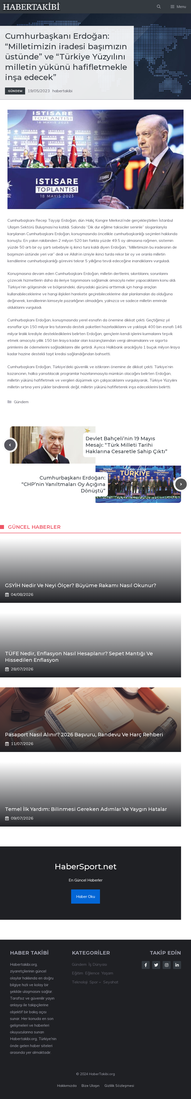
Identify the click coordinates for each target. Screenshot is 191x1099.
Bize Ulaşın (90, 1085)
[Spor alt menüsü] (100, 982)
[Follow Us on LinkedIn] (177, 965)
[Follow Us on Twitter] (156, 965)
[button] (159, 6)
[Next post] (181, 484)
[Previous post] (9, 445)
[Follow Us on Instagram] (167, 965)
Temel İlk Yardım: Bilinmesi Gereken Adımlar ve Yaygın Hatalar (86, 809)
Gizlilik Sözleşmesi (119, 1085)
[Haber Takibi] (31, 6)
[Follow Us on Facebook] (146, 965)
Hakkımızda (67, 1085)
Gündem (15, 91)
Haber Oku (85, 896)
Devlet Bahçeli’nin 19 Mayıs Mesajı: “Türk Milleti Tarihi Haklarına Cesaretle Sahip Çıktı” (126, 445)
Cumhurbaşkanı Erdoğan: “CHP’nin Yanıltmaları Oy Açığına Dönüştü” (63, 484)
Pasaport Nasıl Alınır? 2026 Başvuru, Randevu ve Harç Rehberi (84, 735)
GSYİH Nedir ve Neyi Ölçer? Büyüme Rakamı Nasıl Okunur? (80, 585)
